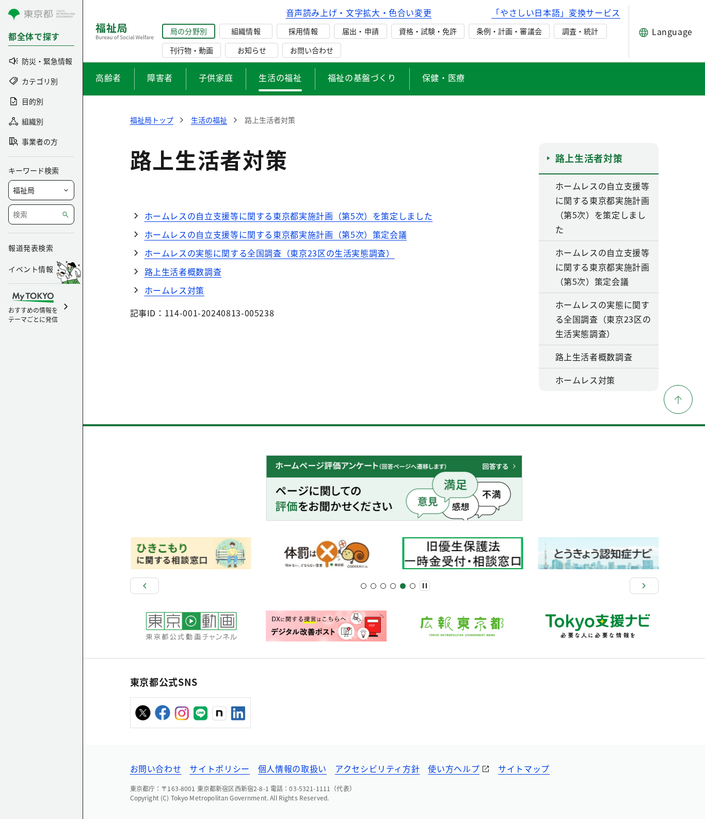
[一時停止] (425, 586)
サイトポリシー (219, 768)
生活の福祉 (280, 77)
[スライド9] (383, 586)
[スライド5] (373, 586)
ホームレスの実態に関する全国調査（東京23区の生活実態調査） (270, 253)
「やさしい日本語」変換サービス (555, 12)
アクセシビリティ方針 (377, 768)
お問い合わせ (311, 50)
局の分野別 (188, 31)
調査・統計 (580, 31)
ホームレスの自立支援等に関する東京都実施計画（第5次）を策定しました (289, 216)
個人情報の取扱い (292, 768)
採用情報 (303, 31)
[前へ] (144, 585)
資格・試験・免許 (428, 31)
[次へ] (644, 585)
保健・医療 (443, 77)
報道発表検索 (30, 248)
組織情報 (245, 31)
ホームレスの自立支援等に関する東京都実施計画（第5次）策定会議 (276, 234)
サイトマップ (524, 768)
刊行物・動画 (191, 50)
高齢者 (108, 77)
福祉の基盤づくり (362, 77)
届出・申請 (360, 31)
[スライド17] (403, 586)
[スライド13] (393, 586)
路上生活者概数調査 (183, 271)
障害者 (160, 77)
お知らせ (251, 50)
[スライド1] (363, 586)
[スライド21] (412, 586)
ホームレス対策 (174, 290)
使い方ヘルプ (453, 768)
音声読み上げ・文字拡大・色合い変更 (359, 12)
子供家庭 (216, 77)
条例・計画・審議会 (508, 31)
